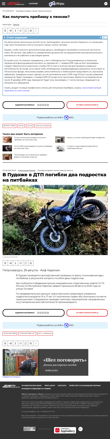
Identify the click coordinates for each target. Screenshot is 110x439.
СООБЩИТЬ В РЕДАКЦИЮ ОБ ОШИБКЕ (36, 389)
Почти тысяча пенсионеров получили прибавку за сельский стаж (30, 139)
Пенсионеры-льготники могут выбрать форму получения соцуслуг (30, 156)
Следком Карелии (10, 257)
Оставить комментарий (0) (87, 105)
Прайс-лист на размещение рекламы (85, 385)
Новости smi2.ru (11, 377)
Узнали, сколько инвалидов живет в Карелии (86, 138)
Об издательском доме (31, 385)
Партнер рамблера (44, 429)
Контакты (62, 385)
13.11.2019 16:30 (8, 11)
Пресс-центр (50, 385)
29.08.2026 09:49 (9, 170)
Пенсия (16, 25)
